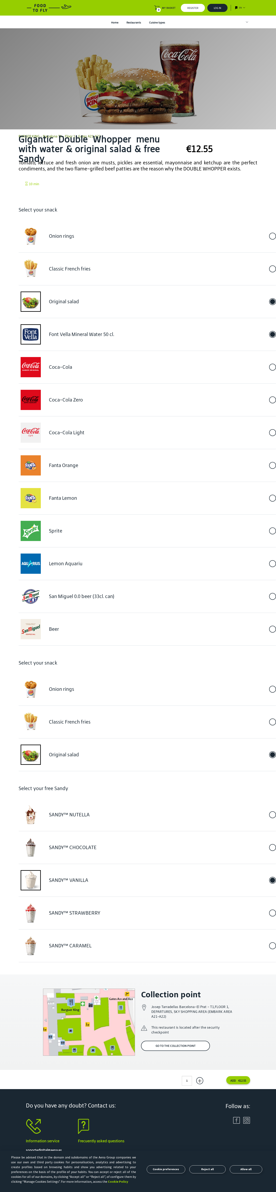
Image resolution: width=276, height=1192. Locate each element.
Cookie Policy (118, 1181)
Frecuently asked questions (101, 1140)
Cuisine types (157, 22)
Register (192, 8)
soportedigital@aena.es (44, 1150)
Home (114, 22)
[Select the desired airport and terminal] (245, 22)
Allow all (246, 1169)
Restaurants (133, 22)
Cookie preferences (166, 1169)
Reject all (207, 1169)
